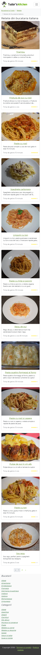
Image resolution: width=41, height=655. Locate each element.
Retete (19, 10)
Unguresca (5, 601)
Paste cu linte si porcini (20, 281)
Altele (3, 581)
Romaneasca (6, 599)
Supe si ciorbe (7, 638)
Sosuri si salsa (6, 635)
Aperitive (5, 612)
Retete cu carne (7, 628)
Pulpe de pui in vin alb (21, 464)
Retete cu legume (8, 630)
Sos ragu (20, 553)
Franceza (5, 588)
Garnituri (5, 617)
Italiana (4, 596)
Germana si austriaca (10, 591)
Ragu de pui (21, 327)
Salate (3, 633)
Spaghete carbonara (20, 189)
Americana (5, 583)
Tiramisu (20, 52)
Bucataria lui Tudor (8, 10)
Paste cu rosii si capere (20, 418)
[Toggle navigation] (37, 4)
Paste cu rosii (20, 143)
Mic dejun (5, 620)
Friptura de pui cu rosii (20, 98)
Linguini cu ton (20, 235)
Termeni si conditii (23, 647)
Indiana (4, 594)
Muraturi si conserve (9, 623)
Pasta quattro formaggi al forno (20, 372)
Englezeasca (6, 586)
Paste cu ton (20, 508)
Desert (4, 615)
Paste (3, 625)
